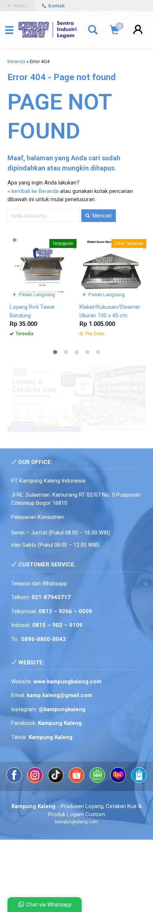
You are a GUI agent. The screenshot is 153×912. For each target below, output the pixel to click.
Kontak (56, 6)
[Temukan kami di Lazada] (118, 781)
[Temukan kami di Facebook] (14, 781)
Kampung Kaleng (50, 737)
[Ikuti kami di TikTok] (56, 781)
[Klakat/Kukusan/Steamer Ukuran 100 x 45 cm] (111, 267)
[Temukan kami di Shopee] (77, 781)
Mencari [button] (101, 215)
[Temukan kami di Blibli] (139, 781)
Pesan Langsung (36, 294)
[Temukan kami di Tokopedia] (98, 781)
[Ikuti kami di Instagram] (35, 781)
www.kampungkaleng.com (67, 681)
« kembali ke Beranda (33, 191)
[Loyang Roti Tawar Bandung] (42, 267)
